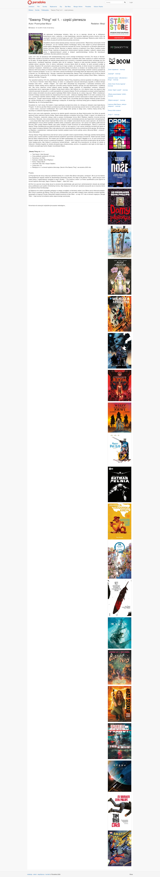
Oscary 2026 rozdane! (114, 110)
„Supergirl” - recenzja (114, 74)
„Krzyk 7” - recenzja (113, 114)
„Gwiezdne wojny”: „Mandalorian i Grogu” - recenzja (118, 79)
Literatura (31, 6)
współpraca (41, 874)
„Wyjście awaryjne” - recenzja (116, 100)
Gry (61, 6)
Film (38, 6)
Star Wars (68, 6)
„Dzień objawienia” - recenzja (116, 69)
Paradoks (88, 6)
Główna (31, 10)
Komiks (45, 6)
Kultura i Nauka (98, 6)
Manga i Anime (78, 6)
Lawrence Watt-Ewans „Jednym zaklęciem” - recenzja (117, 105)
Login (131, 2)
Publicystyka (45, 10)
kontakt (48, 874)
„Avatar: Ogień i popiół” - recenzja (118, 90)
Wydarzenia (53, 6)
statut (35, 874)
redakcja (29, 874)
